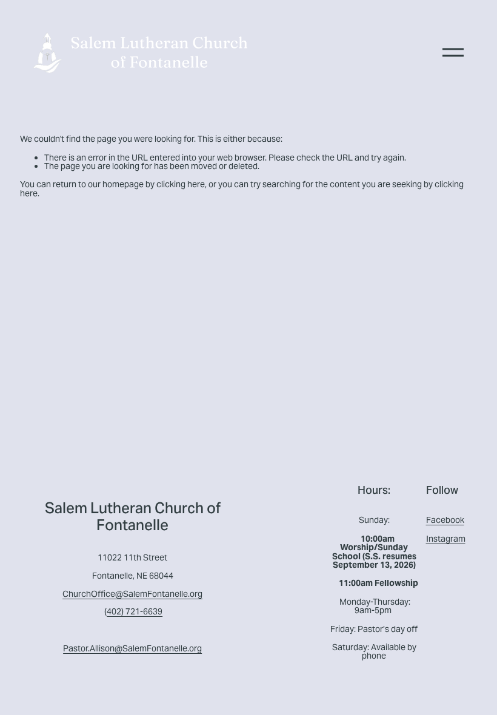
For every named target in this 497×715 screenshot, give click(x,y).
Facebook (445, 520)
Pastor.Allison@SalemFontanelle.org (132, 648)
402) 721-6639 (134, 611)
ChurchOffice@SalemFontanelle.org (132, 594)
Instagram (445, 538)
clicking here (180, 184)
